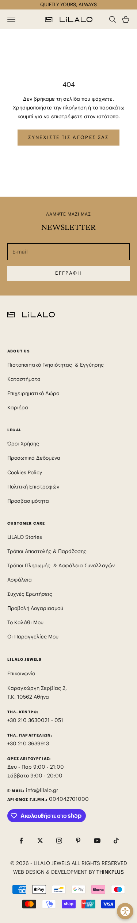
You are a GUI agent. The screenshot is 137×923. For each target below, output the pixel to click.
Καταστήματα (24, 379)
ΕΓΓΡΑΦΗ (68, 273)
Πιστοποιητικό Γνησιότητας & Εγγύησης (55, 365)
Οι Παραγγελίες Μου (32, 636)
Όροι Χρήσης (23, 443)
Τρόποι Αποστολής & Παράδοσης (47, 551)
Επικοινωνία (21, 673)
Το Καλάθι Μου (25, 622)
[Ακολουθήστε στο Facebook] (21, 840)
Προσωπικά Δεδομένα (33, 458)
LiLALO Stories (24, 537)
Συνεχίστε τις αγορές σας (68, 137)
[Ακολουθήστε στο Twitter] (40, 840)
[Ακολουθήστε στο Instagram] (59, 840)
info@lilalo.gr (42, 790)
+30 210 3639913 (28, 743)
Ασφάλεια (19, 579)
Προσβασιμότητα (28, 501)
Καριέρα (17, 407)
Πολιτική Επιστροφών (33, 486)
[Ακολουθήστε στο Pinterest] (78, 840)
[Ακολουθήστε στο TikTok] (116, 840)
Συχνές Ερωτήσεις (29, 594)
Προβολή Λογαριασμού (35, 608)
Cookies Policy (24, 472)
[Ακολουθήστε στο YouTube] (97, 840)
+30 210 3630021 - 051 (36, 720)
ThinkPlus (110, 872)
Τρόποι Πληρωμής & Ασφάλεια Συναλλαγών (61, 565)
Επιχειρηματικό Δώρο (33, 393)
